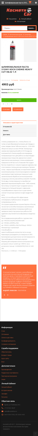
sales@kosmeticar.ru (10, 411)
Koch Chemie (18, 89)
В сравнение (18, 109)
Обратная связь (6, 352)
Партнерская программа (9, 376)
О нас (3, 331)
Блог (2, 362)
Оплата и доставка (7, 337)
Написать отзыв (25, 80)
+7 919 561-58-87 (9, 408)
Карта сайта (5, 358)
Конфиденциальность (8, 341)
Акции (3, 379)
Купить (19, 100)
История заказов (6, 390)
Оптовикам (5, 334)
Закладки (4, 393)
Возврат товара (6, 355)
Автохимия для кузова (16, 34)
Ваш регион (13, 19)
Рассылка (4, 397)
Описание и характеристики (13, 122)
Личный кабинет (26, 19)
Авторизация (21, 21)
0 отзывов (14, 80)
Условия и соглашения (8, 344)
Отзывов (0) (7, 126)
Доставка (6, 134)
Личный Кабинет (6, 387)
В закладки (6, 109)
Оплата (5, 130)
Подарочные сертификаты (9, 373)
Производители (6, 369)
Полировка (27, 34)
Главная (5, 34)
